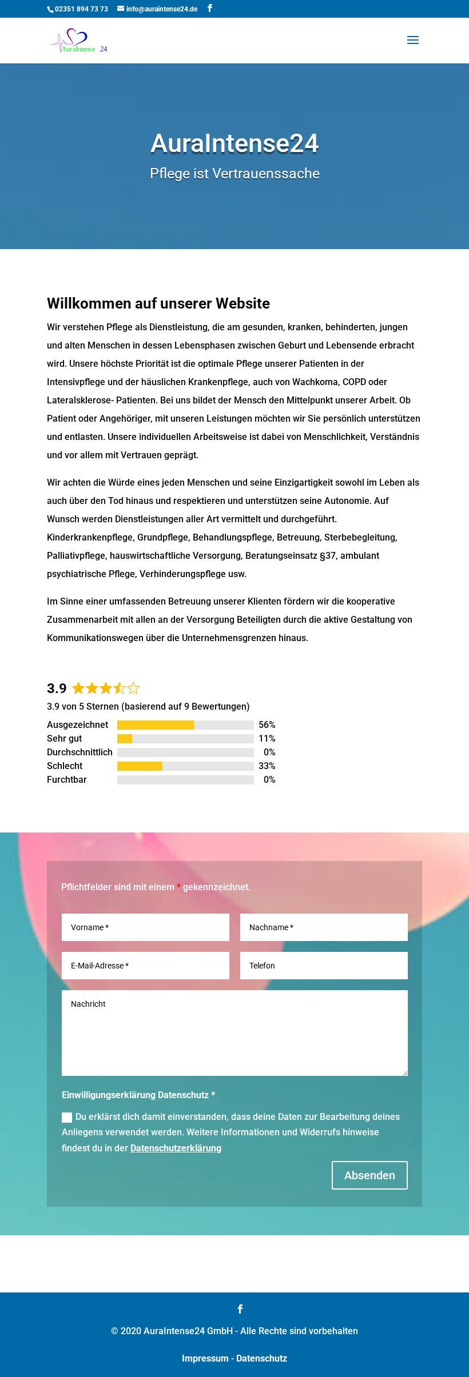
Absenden (369, 1175)
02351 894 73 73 (81, 9)
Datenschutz (261, 1358)
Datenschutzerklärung (175, 1148)
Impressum (205, 1358)
